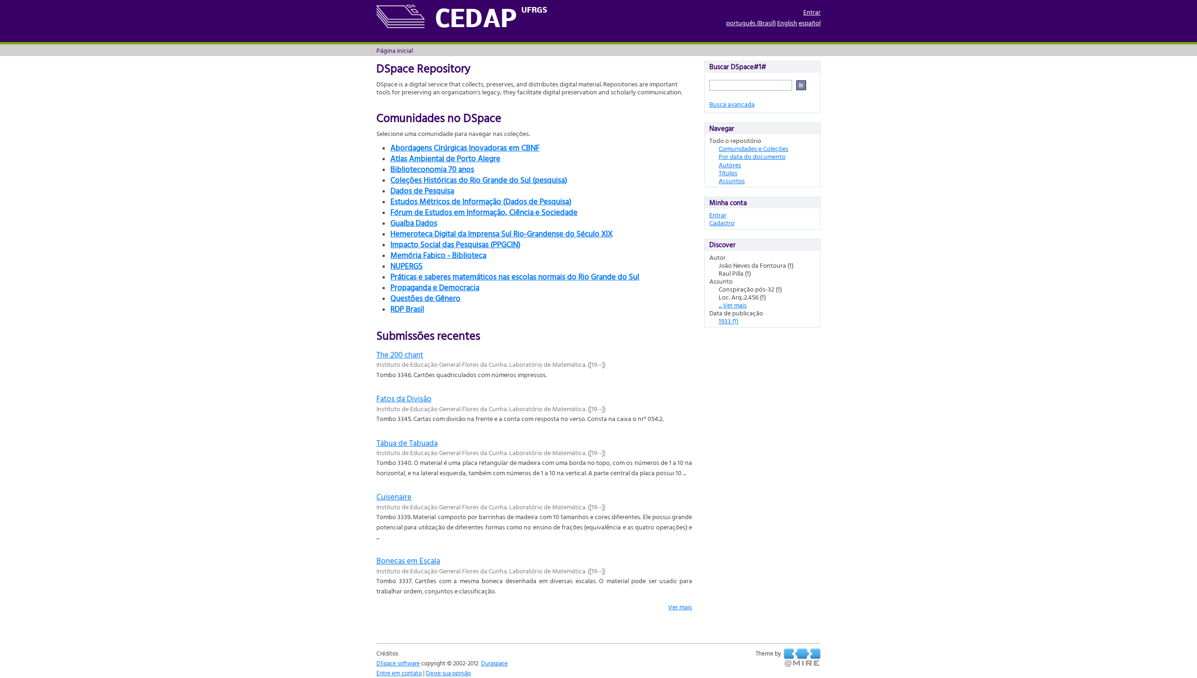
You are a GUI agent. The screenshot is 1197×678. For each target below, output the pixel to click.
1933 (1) (728, 321)
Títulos (728, 173)
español (810, 23)
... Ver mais (733, 305)
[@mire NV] (802, 658)
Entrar (812, 12)
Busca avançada (732, 104)
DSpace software (398, 663)
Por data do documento (752, 156)
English (787, 23)
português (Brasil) (751, 23)
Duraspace (494, 663)
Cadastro (722, 223)
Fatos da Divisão (404, 398)
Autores (730, 165)
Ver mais (680, 607)
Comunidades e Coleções (753, 148)
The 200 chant (399, 354)
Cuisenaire (393, 496)
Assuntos (732, 181)
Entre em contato (399, 673)
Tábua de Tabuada (407, 443)
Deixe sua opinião (448, 673)
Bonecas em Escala (408, 560)
